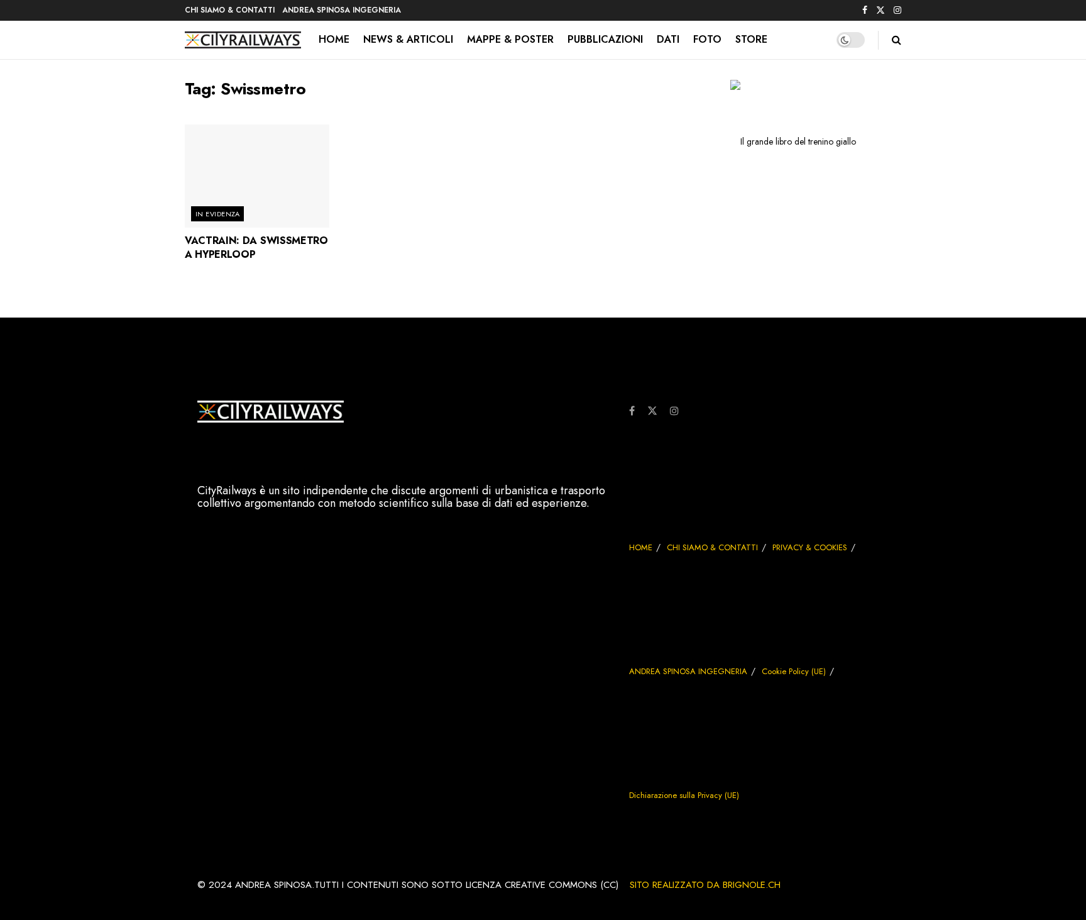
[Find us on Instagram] (897, 10)
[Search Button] (896, 40)
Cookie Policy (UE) (794, 671)
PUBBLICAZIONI (605, 39)
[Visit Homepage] (243, 40)
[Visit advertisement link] (792, 141)
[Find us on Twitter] (880, 10)
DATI (668, 39)
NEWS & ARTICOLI (408, 39)
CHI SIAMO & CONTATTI (230, 10)
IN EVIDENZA (217, 214)
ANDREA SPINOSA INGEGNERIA (341, 10)
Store (751, 39)
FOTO (707, 39)
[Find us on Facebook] (864, 10)
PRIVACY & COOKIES (809, 547)
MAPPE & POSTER (510, 39)
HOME (334, 39)
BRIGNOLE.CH (752, 885)
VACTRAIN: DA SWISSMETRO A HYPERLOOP (256, 247)
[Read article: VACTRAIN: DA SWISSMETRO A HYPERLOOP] (257, 176)
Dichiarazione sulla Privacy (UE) (684, 795)
